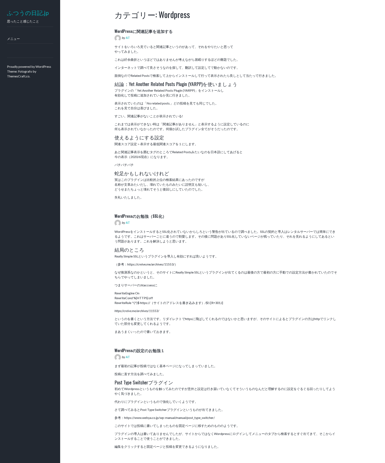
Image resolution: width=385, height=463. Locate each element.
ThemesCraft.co (18, 76)
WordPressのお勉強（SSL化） (140, 216)
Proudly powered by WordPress (29, 66)
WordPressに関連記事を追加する (143, 31)
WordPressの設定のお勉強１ (139, 350)
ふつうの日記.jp (28, 13)
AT (128, 38)
